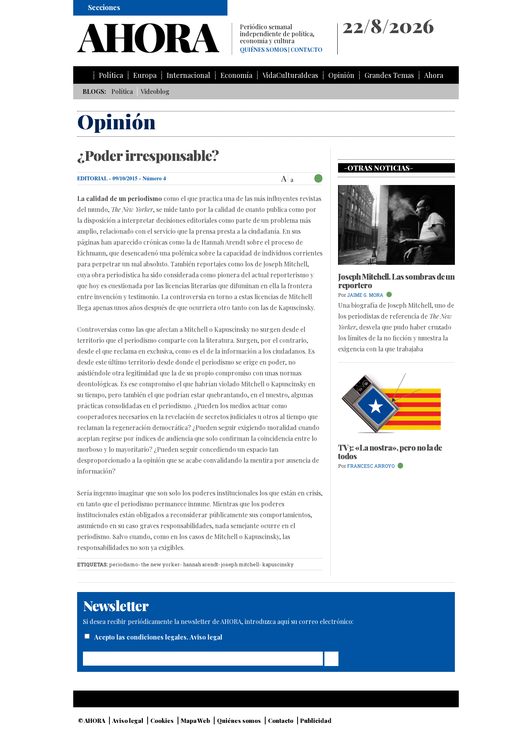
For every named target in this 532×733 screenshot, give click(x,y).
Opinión (341, 75)
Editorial (92, 178)
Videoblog (155, 91)
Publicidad (315, 720)
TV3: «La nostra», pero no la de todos (390, 451)
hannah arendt (200, 564)
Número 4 (154, 178)
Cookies (162, 720)
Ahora (433, 75)
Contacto (306, 50)
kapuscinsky (278, 564)
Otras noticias (378, 168)
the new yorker (160, 564)
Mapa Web (195, 720)
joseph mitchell (240, 564)
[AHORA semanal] (154, 38)
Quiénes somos (263, 50)
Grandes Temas (389, 75)
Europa (145, 75)
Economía (236, 75)
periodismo (123, 564)
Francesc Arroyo (371, 466)
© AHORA (91, 720)
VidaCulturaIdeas (290, 75)
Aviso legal (206, 637)
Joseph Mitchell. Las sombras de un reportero (396, 280)
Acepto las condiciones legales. (142, 637)
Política (111, 75)
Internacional (188, 75)
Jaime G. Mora (365, 295)
